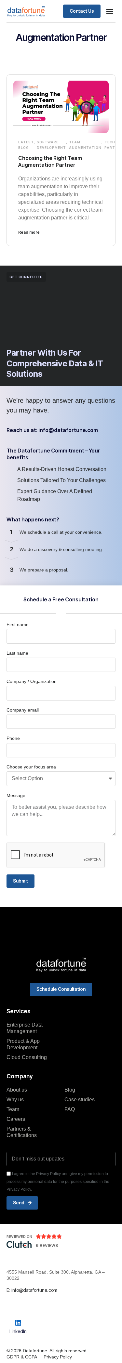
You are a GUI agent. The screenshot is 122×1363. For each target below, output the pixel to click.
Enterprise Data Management (25, 1028)
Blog (69, 1090)
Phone (13, 738)
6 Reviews (47, 1245)
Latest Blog (26, 145)
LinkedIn (18, 1331)
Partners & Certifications (22, 1132)
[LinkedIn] (18, 1323)
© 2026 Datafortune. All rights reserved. (47, 1350)
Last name (17, 653)
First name (18, 624)
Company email (23, 710)
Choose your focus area (31, 766)
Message (16, 795)
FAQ (69, 1109)
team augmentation (85, 145)
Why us (15, 1099)
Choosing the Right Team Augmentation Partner (50, 161)
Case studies (79, 1099)
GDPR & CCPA (22, 1356)
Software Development (51, 145)
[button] (109, 11)
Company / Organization (32, 681)
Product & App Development (23, 1044)
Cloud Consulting (27, 1057)
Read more (29, 232)
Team (13, 1109)
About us (17, 1090)
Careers (16, 1119)
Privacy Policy (58, 1356)
